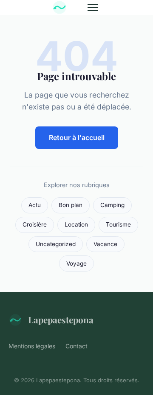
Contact (76, 346)
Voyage (76, 263)
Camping (112, 205)
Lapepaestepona (61, 319)
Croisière (35, 224)
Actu (34, 205)
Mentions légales (31, 346)
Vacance (105, 244)
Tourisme (118, 224)
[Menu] (92, 7)
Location (76, 224)
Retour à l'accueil (77, 137)
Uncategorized (56, 244)
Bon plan (70, 205)
